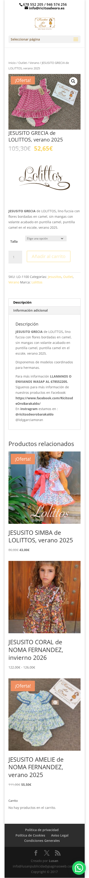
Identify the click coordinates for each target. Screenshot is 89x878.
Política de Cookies (30, 835)
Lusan (53, 861)
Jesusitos (54, 277)
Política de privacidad (42, 830)
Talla (14, 241)
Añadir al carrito (48, 256)
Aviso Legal (59, 835)
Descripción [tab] (22, 302)
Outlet (22, 63)
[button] (73, 81)
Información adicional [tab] (30, 310)
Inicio (12, 63)
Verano (34, 63)
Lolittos (36, 282)
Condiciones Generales (42, 840)
